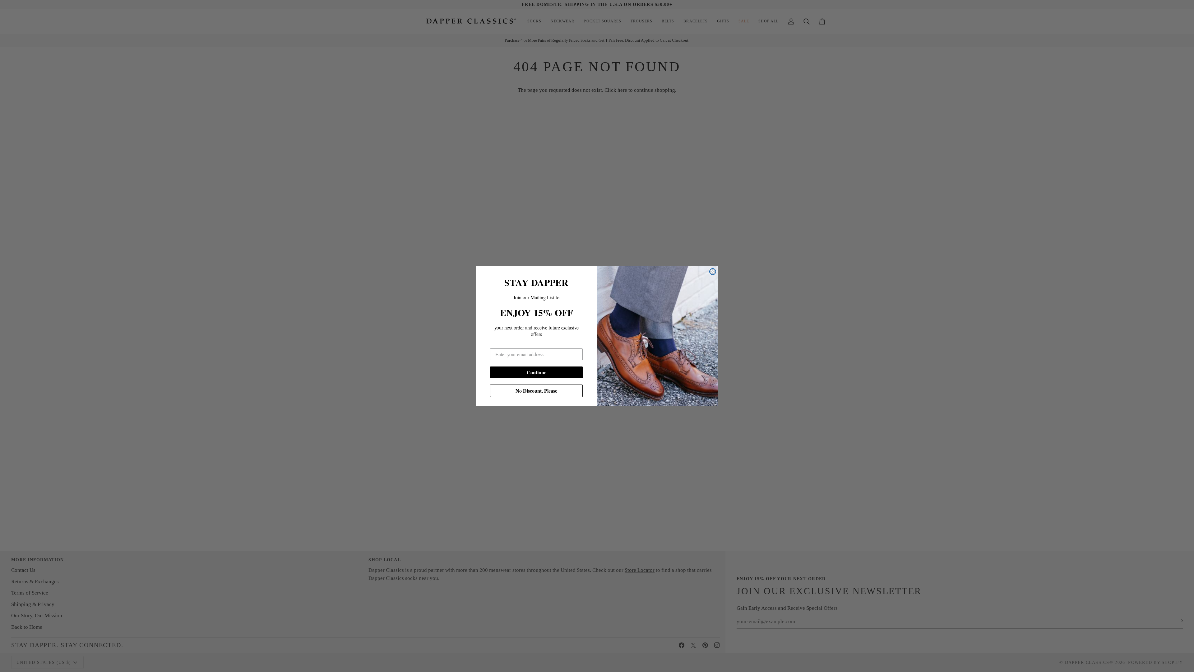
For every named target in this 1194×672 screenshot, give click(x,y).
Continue (536, 372)
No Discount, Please (536, 390)
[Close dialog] (713, 271)
